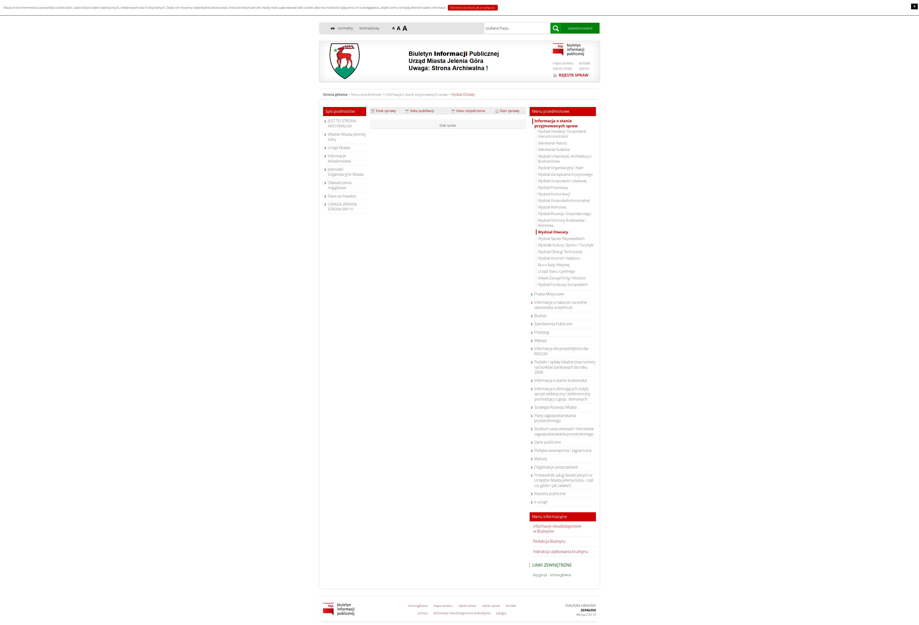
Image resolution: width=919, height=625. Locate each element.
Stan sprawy (509, 110)
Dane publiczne (547, 442)
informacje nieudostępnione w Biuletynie (461, 613)
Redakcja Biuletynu (549, 541)
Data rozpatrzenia (470, 110)
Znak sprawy (385, 110)
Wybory (540, 458)
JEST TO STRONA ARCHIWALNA (342, 123)
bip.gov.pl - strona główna (552, 575)
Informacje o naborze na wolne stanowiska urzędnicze (560, 305)
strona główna (418, 605)
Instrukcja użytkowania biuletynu (560, 551)
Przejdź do (40, 29)
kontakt (584, 63)
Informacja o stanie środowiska (560, 380)
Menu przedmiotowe (550, 111)
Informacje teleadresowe (339, 158)
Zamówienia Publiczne (553, 324)
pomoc (584, 68)
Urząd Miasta (339, 147)
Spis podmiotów (340, 111)
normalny (345, 28)
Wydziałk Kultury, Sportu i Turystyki (566, 244)
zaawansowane (580, 28)
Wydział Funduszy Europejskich (563, 284)
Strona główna (335, 94)
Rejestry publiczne (550, 493)
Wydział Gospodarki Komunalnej (564, 200)
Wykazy (540, 340)
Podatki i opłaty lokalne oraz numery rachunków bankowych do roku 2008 (564, 367)
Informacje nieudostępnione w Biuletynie (557, 529)
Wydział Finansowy (553, 187)
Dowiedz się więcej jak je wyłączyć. (472, 8)
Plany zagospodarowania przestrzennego (555, 418)
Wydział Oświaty (463, 94)
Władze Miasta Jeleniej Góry (347, 137)
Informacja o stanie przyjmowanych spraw (417, 94)
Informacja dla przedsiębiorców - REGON (562, 351)
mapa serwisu (563, 63)
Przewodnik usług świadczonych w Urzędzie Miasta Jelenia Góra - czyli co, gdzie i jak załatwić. (564, 480)
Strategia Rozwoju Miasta (555, 407)
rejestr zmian (562, 68)
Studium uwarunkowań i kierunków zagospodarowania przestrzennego (564, 431)
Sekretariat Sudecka (554, 149)
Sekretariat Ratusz (552, 143)
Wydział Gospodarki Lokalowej (562, 180)
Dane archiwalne (342, 196)
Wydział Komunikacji (554, 193)
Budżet (540, 315)
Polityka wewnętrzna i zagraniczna (562, 450)
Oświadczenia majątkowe (339, 185)
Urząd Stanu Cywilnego (556, 271)
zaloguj (501, 613)
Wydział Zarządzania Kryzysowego (565, 174)
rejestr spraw (491, 605)
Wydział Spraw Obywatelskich (561, 238)
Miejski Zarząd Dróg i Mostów (561, 278)
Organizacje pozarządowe (556, 467)
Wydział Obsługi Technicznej (560, 251)
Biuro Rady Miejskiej (554, 264)
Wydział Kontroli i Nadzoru (559, 258)
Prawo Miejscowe (549, 294)
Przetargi (541, 332)
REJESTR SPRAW (573, 75)
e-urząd (540, 502)
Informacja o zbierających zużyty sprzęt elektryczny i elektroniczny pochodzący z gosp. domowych (562, 394)
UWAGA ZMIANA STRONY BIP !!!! (342, 207)
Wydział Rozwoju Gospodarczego (564, 213)
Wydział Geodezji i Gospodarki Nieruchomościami (562, 134)
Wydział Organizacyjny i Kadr (560, 167)
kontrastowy (369, 28)
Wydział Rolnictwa (552, 207)
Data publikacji (421, 110)
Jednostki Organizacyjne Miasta (346, 172)
